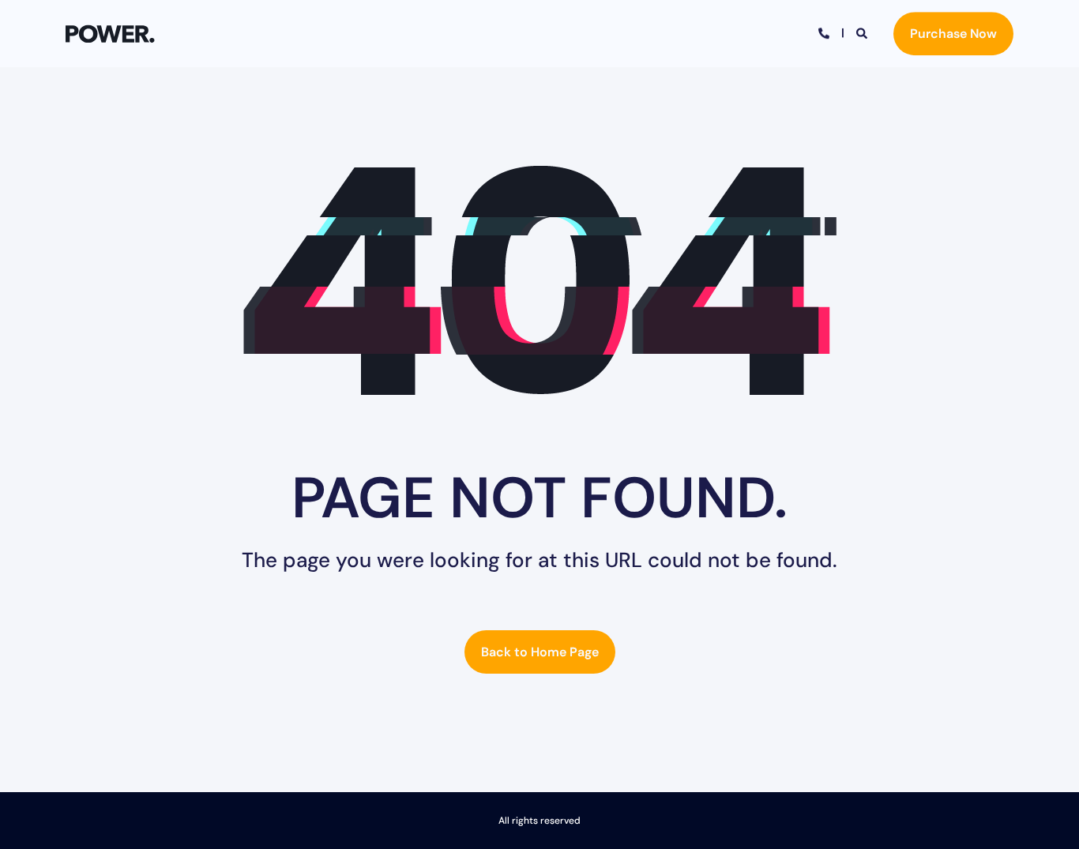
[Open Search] (863, 32)
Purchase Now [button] (953, 33)
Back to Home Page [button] (540, 652)
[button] (1047, 817)
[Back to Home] (110, 33)
